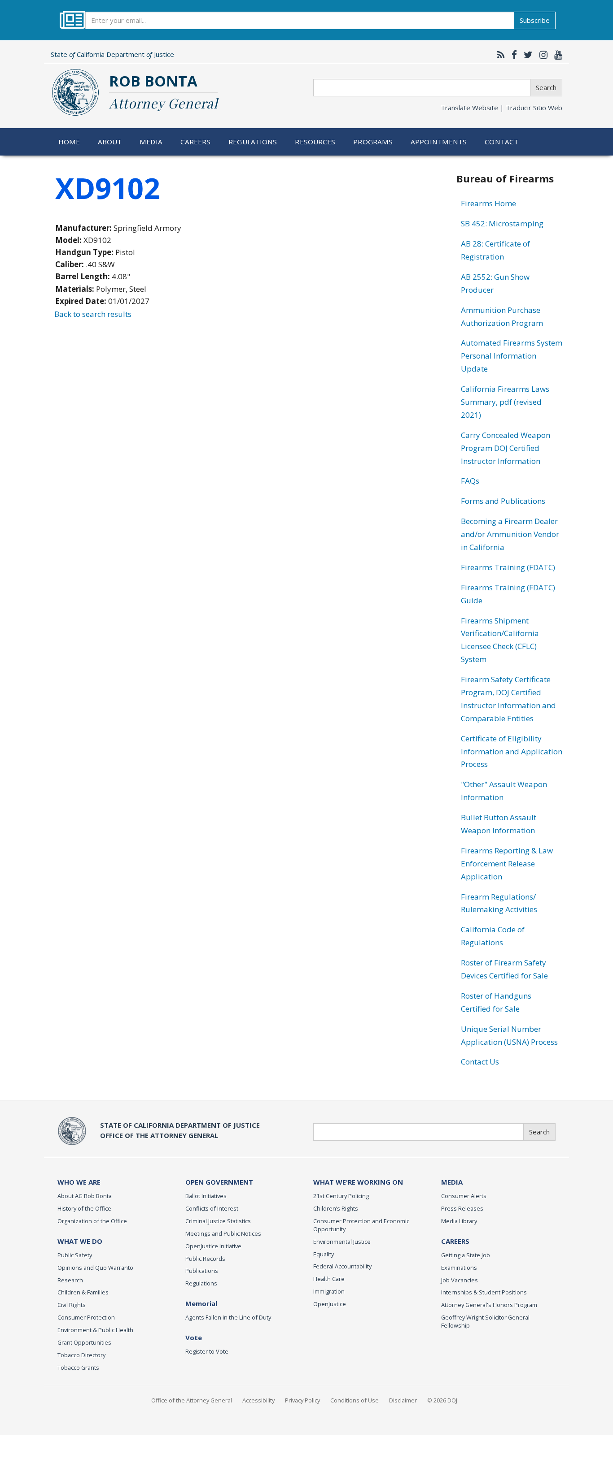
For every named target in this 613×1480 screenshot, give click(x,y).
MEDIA (452, 1181)
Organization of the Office (92, 1221)
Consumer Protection (86, 1317)
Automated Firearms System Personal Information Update (511, 356)
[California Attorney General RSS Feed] (499, 54)
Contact (501, 141)
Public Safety (74, 1255)
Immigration (329, 1291)
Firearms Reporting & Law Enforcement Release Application (507, 863)
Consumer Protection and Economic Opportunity (361, 1225)
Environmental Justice (342, 1242)
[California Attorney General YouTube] (556, 54)
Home (69, 141)
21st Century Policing (341, 1196)
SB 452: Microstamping (502, 223)
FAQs (470, 481)
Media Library (459, 1221)
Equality (323, 1254)
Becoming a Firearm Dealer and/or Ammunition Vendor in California (510, 534)
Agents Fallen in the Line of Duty (228, 1317)
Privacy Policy (302, 1400)
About (110, 141)
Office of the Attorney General (191, 1400)
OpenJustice (329, 1304)
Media (151, 141)
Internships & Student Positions (484, 1292)
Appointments (439, 141)
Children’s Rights (335, 1208)
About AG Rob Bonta (84, 1196)
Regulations (252, 141)
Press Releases (462, 1208)
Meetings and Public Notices (223, 1233)
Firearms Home (488, 203)
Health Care (329, 1279)
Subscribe (535, 20)
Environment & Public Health (95, 1330)
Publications (201, 1271)
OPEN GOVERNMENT (219, 1181)
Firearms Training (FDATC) (508, 567)
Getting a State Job (465, 1255)
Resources (315, 141)
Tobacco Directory (81, 1355)
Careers (195, 141)
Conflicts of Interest (211, 1208)
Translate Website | (501, 107)
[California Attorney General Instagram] (541, 54)
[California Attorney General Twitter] (526, 54)
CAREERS (455, 1241)
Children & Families (83, 1292)
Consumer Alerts (463, 1196)
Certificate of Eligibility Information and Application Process (511, 751)
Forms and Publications (503, 501)
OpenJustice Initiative (213, 1246)
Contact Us (480, 1061)
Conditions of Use (354, 1400)
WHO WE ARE (79, 1181)
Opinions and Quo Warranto (95, 1268)
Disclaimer (403, 1400)
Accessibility (258, 1400)
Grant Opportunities (84, 1342)
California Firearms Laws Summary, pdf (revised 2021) (505, 402)
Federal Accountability (342, 1266)
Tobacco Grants (78, 1367)
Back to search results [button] (92, 314)
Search (546, 87)
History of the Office (84, 1208)
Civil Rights (71, 1305)
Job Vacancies (459, 1280)
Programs (373, 141)
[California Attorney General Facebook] (512, 54)
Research (70, 1280)
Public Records (205, 1259)
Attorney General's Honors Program (489, 1305)
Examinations (459, 1268)
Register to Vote (206, 1351)
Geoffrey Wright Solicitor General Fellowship (485, 1321)
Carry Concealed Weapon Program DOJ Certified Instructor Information (505, 448)
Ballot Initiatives (206, 1196)
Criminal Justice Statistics (218, 1221)
